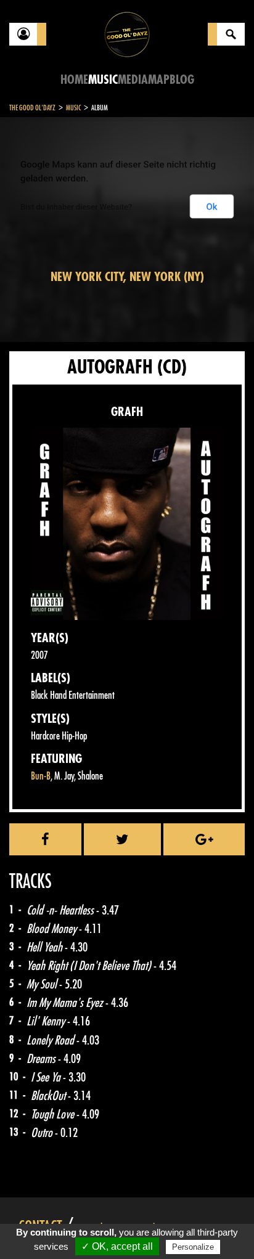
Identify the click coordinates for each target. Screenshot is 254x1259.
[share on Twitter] (122, 839)
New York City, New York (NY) (127, 277)
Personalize (193, 1247)
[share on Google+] (204, 839)
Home (74, 79)
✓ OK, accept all (117, 1246)
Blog (182, 79)
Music (103, 79)
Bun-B (41, 776)
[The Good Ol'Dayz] (127, 33)
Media (133, 79)
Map (159, 79)
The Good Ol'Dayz (32, 108)
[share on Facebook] (45, 839)
